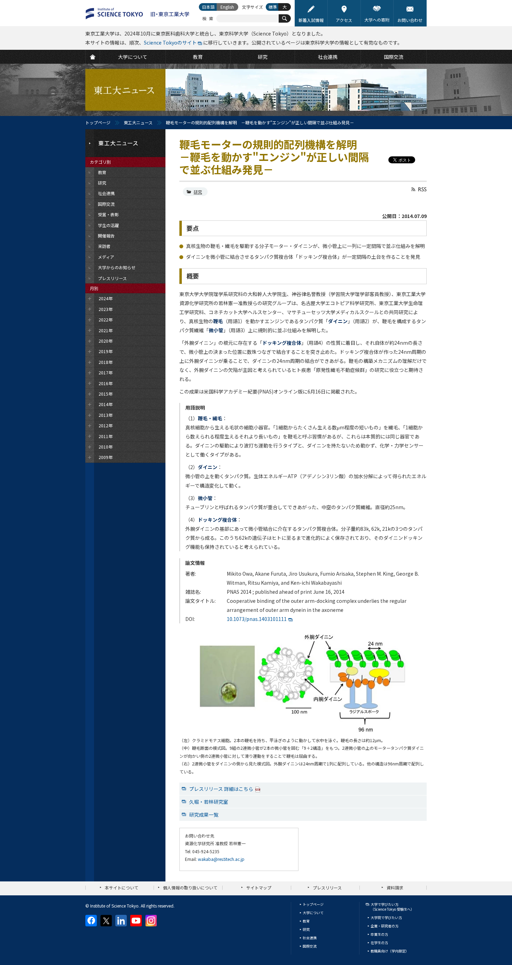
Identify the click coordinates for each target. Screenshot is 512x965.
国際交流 (310, 946)
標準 (273, 7)
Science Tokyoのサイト (170, 42)
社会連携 (310, 937)
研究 (198, 192)
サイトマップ (258, 887)
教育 (306, 921)
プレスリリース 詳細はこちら (221, 788)
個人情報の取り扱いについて (190, 887)
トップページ (97, 122)
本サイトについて (121, 887)
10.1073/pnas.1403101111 (257, 618)
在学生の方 (379, 942)
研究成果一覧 (203, 814)
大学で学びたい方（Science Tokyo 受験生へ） (392, 907)
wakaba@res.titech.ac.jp (221, 859)
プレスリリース (327, 887)
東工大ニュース (138, 122)
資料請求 (395, 887)
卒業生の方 (379, 934)
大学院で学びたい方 (386, 917)
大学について (313, 912)
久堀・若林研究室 (208, 801)
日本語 (208, 7)
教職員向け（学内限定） (390, 951)
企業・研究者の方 (384, 925)
